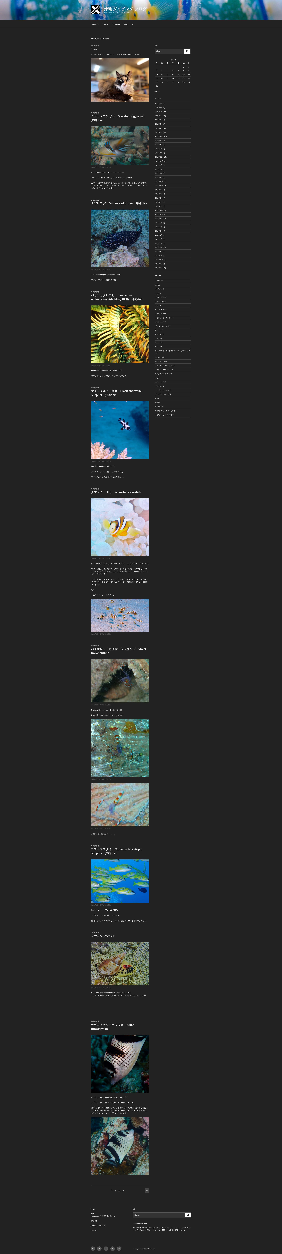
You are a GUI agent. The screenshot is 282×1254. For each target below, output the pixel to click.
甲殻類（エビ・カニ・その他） (166, 411)
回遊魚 (157, 398)
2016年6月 (158, 198)
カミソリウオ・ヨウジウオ (164, 318)
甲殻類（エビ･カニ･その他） (165, 415)
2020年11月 (159, 140)
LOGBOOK (159, 281)
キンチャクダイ (160, 322)
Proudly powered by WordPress (144, 1249)
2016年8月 (158, 194)
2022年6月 (158, 112)
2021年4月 (158, 128)
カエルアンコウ (160, 314)
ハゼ (156, 378)
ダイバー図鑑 (159, 357)
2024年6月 (158, 103)
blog (125, 24)
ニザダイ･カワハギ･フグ (163, 374)
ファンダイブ (159, 386)
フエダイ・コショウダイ (163, 390)
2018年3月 (158, 144)
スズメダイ (159, 338)
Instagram (116, 24)
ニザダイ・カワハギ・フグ (164, 370)
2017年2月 (158, 173)
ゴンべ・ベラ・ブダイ (162, 326)
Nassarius (95, 993)
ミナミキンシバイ (103, 935)
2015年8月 (158, 223)
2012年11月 (159, 260)
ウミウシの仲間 (160, 301)
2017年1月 (158, 177)
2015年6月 (158, 231)
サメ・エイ (159, 330)
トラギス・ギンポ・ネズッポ (165, 365)
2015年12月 (159, 210)
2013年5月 (158, 243)
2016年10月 (159, 186)
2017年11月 (159, 161)
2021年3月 (158, 132)
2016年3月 (158, 206)
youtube (158, 285)
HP (133, 24)
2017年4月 (158, 165)
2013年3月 (158, 251)
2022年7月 (158, 108)
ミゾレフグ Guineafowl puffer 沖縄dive (119, 203)
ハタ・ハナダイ (160, 382)
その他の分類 (159, 289)
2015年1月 (158, 235)
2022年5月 (158, 116)
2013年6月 (158, 239)
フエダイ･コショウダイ (163, 394)
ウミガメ (158, 305)
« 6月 (157, 91)
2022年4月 (158, 120)
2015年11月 (159, 214)
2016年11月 (159, 182)
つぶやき (158, 293)
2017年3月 (158, 169)
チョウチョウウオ (161, 361)
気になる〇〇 (159, 407)
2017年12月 (159, 157)
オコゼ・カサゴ (160, 310)
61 (124, 1191)
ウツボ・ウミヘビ (161, 297)
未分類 (157, 402)
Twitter (105, 24)
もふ (94, 48)
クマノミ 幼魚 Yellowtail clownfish (116, 492)
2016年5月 (158, 202)
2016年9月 (158, 190)
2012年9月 (158, 264)
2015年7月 (158, 227)
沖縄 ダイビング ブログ (125, 8)
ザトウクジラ (159, 334)
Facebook (94, 24)
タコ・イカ (159, 342)
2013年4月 (158, 247)
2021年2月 (158, 136)
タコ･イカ (158, 347)
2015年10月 (159, 218)
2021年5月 (158, 124)
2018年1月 (158, 153)
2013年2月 (158, 255)
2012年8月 (158, 268)
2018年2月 (158, 149)
